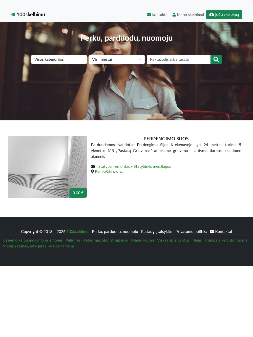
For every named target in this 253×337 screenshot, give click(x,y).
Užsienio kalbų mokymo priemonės (33, 240)
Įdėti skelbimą (226, 15)
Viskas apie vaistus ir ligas (179, 240)
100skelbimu (30, 14)
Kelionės (73, 240)
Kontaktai (160, 15)
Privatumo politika (191, 232)
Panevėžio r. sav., (109, 171)
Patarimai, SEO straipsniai (105, 240)
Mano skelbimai (190, 15)
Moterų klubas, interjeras (24, 246)
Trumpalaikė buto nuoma (226, 240)
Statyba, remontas (114, 166)
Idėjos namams (62, 246)
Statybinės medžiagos (152, 166)
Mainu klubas (142, 240)
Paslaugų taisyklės (157, 232)
